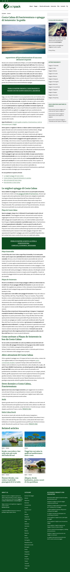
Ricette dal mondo (45, 6)
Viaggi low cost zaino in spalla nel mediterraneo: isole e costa (34, 453)
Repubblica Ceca (28, 542)
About (31, 6)
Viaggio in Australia (53, 84)
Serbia (26, 549)
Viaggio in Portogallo (54, 81)
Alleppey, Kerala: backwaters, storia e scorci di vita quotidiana (34, 480)
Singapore (27, 551)
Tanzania (27, 563)
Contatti (63, 6)
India (3, 448)
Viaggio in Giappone (53, 79)
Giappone (27, 516)
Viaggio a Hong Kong (53, 97)
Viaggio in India (52, 68)
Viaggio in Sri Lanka (53, 73)
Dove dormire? (28, 509)
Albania (26, 498)
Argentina (27, 500)
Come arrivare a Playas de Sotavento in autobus (17, 178)
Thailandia (27, 565)
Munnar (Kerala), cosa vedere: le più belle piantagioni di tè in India (11, 480)
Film (58, 6)
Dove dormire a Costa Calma (12, 182)
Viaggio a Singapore (53, 89)
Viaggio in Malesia (53, 76)
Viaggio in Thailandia (53, 65)
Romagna (27, 547)
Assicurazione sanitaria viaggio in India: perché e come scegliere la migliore (56, 115)
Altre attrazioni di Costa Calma (12, 180)
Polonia (26, 537)
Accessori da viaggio (29, 495)
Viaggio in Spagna (53, 92)
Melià (4, 399)
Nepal (26, 535)
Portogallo (27, 540)
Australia (27, 502)
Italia (26, 528)
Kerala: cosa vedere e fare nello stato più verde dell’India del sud (11, 453)
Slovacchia (27, 554)
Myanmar (27, 533)
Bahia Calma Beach (9, 412)
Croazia (26, 507)
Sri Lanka (27, 558)
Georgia (26, 514)
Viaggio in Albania (53, 71)
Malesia (26, 530)
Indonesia (27, 523)
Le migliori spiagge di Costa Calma (13, 176)
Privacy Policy (52, 50)
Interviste (53, 6)
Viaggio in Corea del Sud (54, 87)
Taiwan (26, 561)
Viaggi (35, 6)
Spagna (4, 13)
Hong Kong (27, 519)
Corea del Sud (28, 505)
